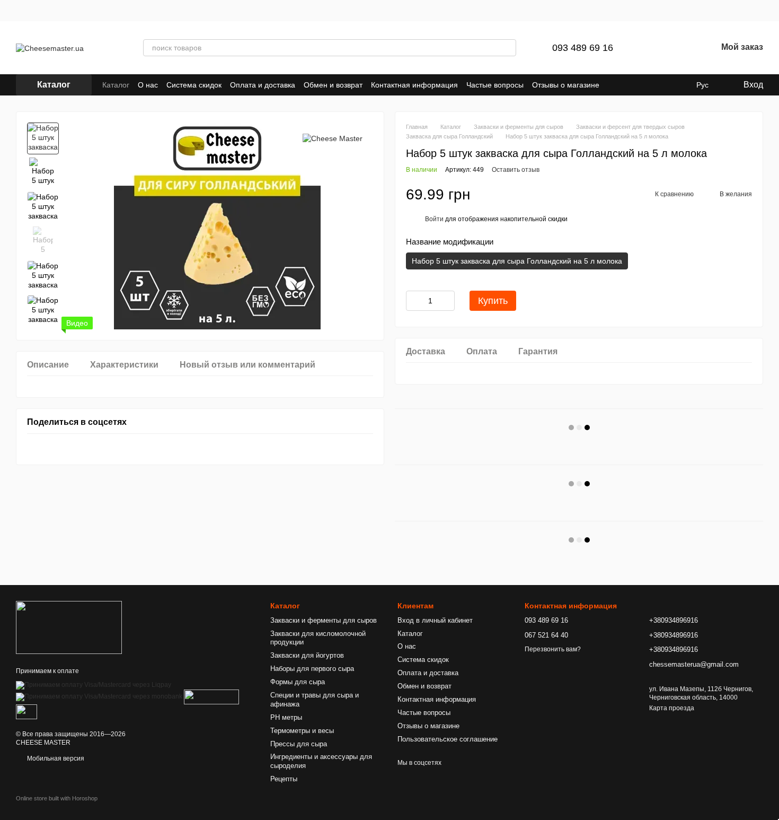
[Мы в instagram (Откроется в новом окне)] (666, 85)
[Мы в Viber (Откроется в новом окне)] (654, 85)
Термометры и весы (302, 731)
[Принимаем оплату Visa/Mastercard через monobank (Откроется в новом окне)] (99, 696)
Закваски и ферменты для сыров (323, 620)
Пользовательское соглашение (447, 739)
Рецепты (283, 779)
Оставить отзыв (515, 169)
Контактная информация (414, 85)
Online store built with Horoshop (57, 798)
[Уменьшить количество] (413, 300)
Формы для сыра (297, 682)
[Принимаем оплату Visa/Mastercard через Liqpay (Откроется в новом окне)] (93, 684)
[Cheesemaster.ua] (69, 627)
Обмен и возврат (333, 85)
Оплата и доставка (262, 85)
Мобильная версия (54, 758)
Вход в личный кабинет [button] (435, 620)
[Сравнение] (653, 47)
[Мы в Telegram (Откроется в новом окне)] (641, 85)
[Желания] (680, 47)
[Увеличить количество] (446, 300)
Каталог (115, 85)
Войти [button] (434, 219)
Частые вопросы (495, 85)
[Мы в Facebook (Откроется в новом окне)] (628, 85)
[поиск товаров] (507, 47)
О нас (148, 85)
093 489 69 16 (582, 48)
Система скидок (194, 85)
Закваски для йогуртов (307, 655)
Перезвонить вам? (553, 649)
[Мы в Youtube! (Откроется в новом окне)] (679, 85)
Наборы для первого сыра (312, 669)
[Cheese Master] (332, 138)
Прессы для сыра (298, 744)
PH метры (286, 717)
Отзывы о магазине (565, 85)
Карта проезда (671, 708)
